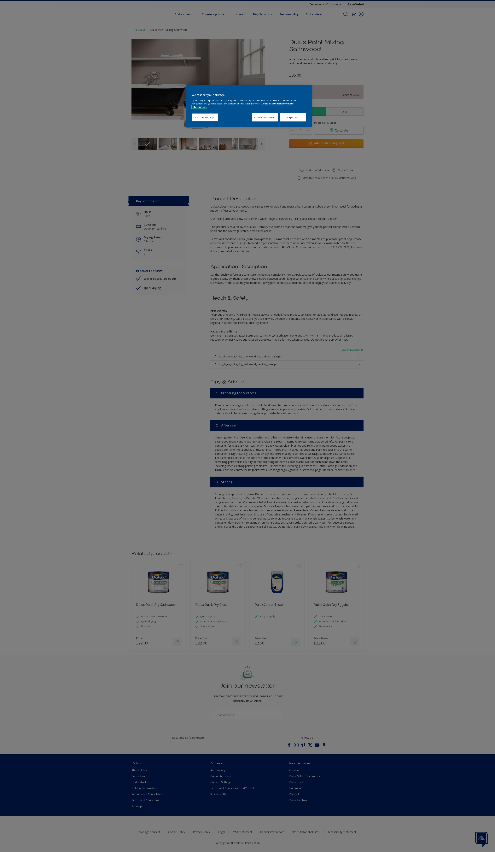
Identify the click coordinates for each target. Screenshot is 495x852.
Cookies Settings (205, 117)
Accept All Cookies (265, 117)
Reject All (292, 117)
